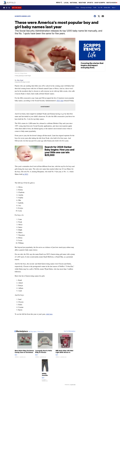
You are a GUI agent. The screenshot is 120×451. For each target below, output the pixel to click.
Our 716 (100, 7)
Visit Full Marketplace (69, 331)
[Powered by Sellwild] (72, 384)
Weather (82, 3)
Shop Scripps (99, 3)
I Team (77, 7)
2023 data (60, 100)
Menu (58, 2)
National (73, 3)
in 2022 (25, 174)
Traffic (94, 7)
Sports (90, 3)
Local (66, 3)
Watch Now (111, 3)
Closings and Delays (86, 7)
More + (114, 7)
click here (49, 314)
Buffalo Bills (107, 7)
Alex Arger (20, 80)
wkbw (7, 7)
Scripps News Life (23, 16)
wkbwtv (4, 7)
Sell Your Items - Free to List (36, 331)
